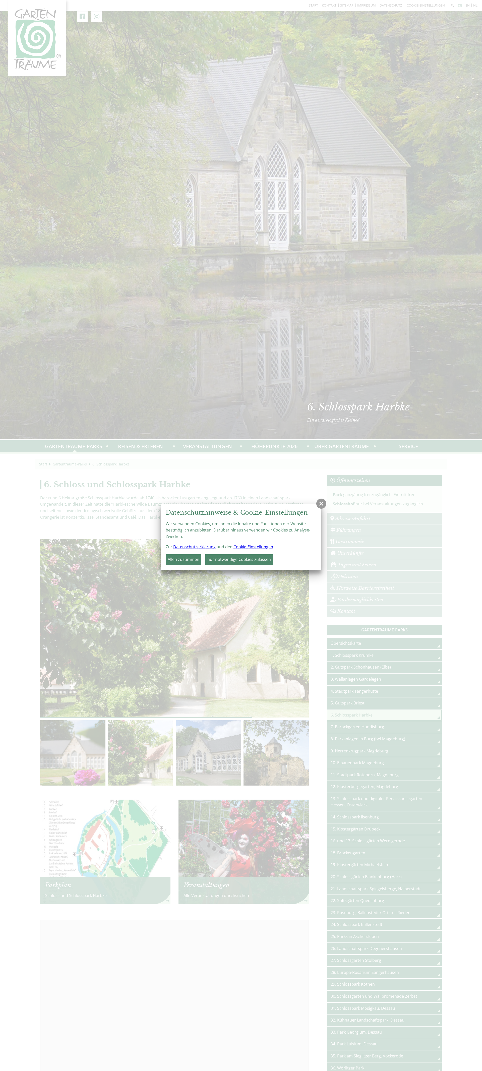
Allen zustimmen (183, 559)
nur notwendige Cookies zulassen (239, 559)
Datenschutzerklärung (194, 547)
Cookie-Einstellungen (253, 547)
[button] (321, 504)
